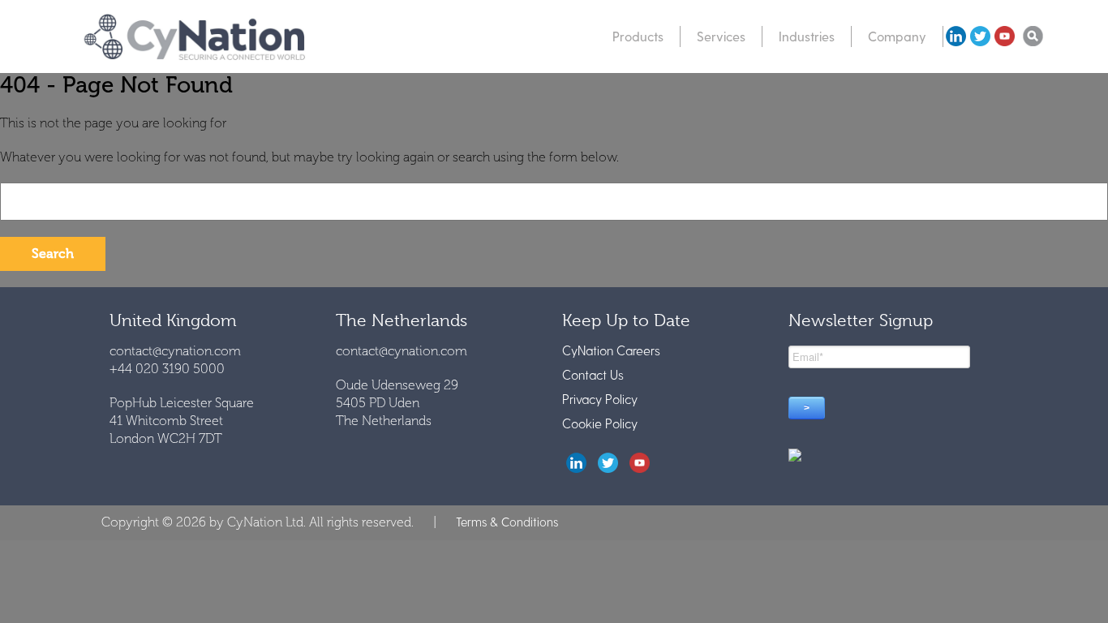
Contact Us (593, 374)
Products (638, 36)
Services (721, 36)
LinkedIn (576, 463)
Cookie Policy (600, 423)
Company (897, 36)
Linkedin (955, 36)
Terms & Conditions (507, 521)
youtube (1004, 36)
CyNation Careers (611, 350)
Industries (807, 36)
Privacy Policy (600, 398)
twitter (980, 36)
